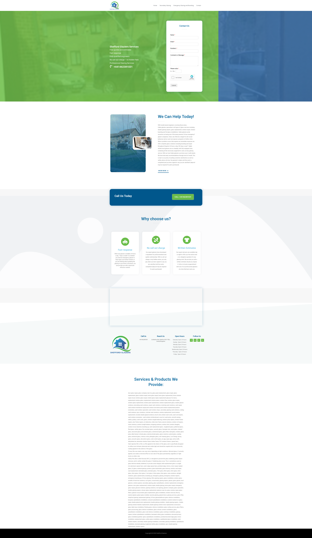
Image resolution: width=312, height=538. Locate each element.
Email (172, 42)
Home (155, 5)
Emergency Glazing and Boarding (183, 5)
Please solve (174, 68)
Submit (174, 85)
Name (172, 35)
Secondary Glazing (165, 5)
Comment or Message (177, 55)
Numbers (173, 48)
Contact (198, 5)
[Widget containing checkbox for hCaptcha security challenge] (182, 77)
